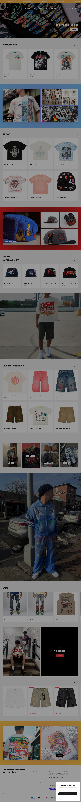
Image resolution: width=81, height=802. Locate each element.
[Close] (77, 784)
